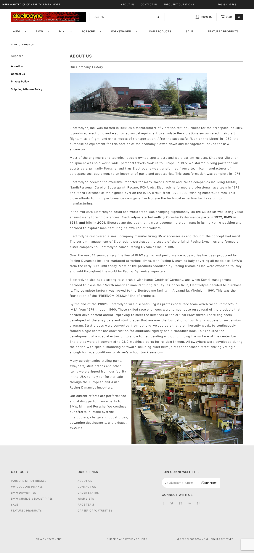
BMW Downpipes (23, 492)
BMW (39, 31)
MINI (62, 31)
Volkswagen (121, 31)
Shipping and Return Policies (127, 539)
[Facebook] (165, 505)
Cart (232, 17)
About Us (128, 4)
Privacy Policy (20, 81)
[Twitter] (173, 505)
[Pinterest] (200, 505)
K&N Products (160, 31)
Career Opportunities (95, 510)
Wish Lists (86, 498)
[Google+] (191, 505)
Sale (189, 31)
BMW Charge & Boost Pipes (32, 498)
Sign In (206, 17)
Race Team (86, 504)
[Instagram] (182, 505)
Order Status (88, 492)
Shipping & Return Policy (26, 89)
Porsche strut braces (28, 480)
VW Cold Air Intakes (27, 486)
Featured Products (223, 31)
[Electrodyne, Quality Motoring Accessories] (48, 16)
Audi (16, 31)
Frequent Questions (179, 4)
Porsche (88, 31)
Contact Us (149, 4)
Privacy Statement (49, 539)
